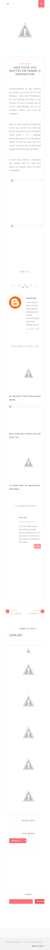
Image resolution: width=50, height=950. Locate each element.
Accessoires (25, 63)
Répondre (37, 546)
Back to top (37, 946)
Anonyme (31, 298)
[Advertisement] (27, 870)
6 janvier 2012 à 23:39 (27, 522)
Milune (23, 517)
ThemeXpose (24, 942)
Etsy (28, 272)
